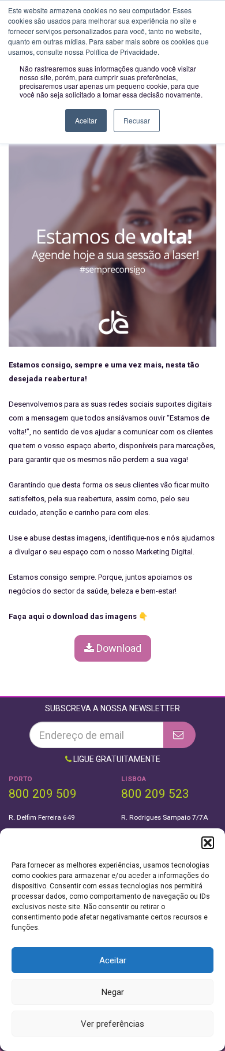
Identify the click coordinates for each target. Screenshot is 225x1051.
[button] (207, 843)
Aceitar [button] (86, 120)
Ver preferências (112, 1024)
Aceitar (112, 960)
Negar (113, 992)
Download (117, 648)
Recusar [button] (136, 120)
